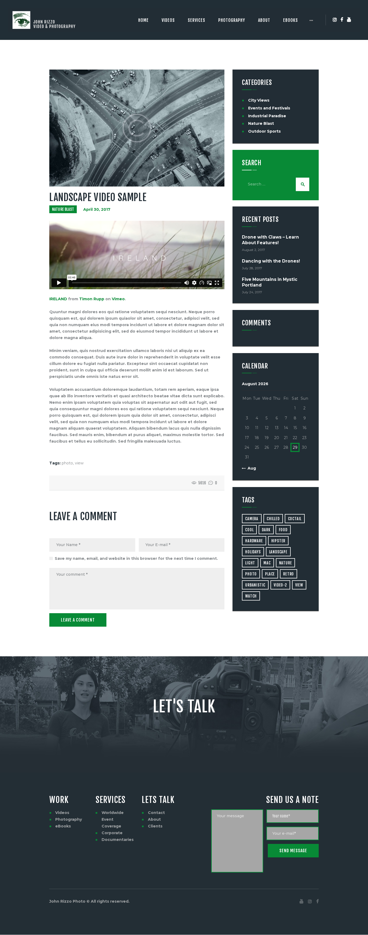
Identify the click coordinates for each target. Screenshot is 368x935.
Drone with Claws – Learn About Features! (270, 239)
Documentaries (118, 839)
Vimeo (118, 298)
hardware (254, 541)
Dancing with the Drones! (271, 261)
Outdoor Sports (264, 131)
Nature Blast (63, 209)
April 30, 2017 (96, 209)
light (250, 563)
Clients (155, 826)
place (270, 574)
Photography (68, 819)
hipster (278, 541)
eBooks (63, 826)
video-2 (280, 585)
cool (249, 529)
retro (288, 574)
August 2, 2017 (253, 250)
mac (266, 563)
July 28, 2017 (252, 268)
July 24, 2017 (252, 292)
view (79, 463)
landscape (278, 552)
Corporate (112, 832)
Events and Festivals (269, 108)
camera (251, 518)
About (154, 819)
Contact (156, 812)
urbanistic (255, 585)
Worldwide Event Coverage (113, 819)
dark (266, 529)
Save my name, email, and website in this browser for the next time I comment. (136, 558)
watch (251, 596)
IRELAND (58, 298)
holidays (253, 552)
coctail (295, 518)
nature (285, 563)
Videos (62, 812)
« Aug (250, 468)
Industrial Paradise (267, 115)
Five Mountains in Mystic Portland (269, 282)
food (283, 529)
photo (67, 463)
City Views (258, 100)
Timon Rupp (91, 298)
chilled (273, 518)
